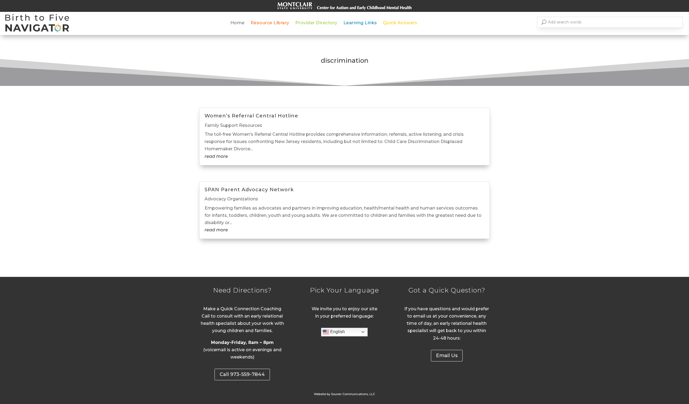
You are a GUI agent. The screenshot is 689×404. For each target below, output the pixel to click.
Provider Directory (316, 23)
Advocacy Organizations (231, 198)
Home (237, 23)
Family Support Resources (233, 125)
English (337, 331)
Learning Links (360, 23)
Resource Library (270, 23)
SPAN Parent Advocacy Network (249, 190)
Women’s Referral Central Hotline (251, 116)
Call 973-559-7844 (242, 374)
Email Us (447, 355)
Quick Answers (400, 23)
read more (216, 156)
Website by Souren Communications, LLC (344, 394)
